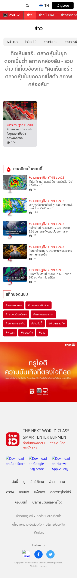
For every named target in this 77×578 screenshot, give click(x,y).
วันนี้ (15, 481)
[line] (26, 554)
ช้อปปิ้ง (24, 492)
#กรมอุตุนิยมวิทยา (16, 314)
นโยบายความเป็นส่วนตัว (27, 524)
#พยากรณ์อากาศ (43, 314)
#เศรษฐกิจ (27, 332)
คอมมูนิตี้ (21, 502)
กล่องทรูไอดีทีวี (60, 492)
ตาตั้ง (10, 492)
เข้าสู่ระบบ (63, 5)
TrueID (12, 5)
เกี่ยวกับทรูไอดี (24, 516)
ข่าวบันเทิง (46, 15)
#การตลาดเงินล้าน (38, 305)
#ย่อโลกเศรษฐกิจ (15, 323)
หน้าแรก (12, 41)
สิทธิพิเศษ (37, 481)
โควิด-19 (31, 41)
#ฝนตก (10, 332)
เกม (62, 481)
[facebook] (38, 554)
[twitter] (50, 554)
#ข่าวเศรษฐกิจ (15, 125)
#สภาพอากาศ (14, 305)
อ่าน (12, 15)
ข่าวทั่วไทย (51, 41)
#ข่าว (42, 332)
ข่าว (29, 15)
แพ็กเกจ (39, 492)
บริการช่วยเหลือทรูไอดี (47, 502)
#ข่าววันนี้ (36, 323)
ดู (24, 481)
